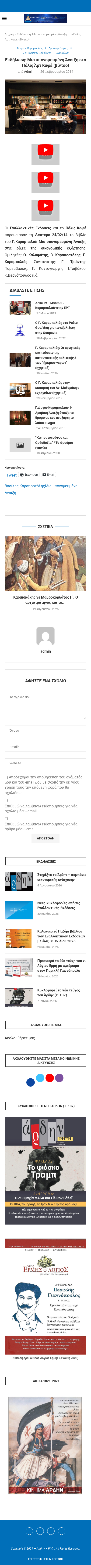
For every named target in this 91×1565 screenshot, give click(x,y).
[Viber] (61, 1531)
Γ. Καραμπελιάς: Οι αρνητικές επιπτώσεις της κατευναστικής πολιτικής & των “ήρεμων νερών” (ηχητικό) (57, 358)
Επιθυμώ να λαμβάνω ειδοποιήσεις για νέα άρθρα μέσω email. (41, 826)
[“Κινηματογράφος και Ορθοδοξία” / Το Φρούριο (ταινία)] (20, 445)
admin (28, 71)
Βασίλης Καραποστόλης (25, 486)
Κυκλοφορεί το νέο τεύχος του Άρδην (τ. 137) (58, 992)
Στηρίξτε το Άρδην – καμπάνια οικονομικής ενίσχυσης (61, 877)
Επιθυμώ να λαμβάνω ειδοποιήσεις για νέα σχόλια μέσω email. (41, 808)
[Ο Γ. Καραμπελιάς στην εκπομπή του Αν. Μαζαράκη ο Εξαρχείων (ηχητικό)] (20, 390)
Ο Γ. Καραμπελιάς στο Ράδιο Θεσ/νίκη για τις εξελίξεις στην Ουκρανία (56, 328)
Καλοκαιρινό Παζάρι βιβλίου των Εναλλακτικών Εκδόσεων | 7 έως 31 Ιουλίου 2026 (61, 936)
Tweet (12, 474)
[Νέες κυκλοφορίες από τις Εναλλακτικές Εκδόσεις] (19, 910)
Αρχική (9, 34)
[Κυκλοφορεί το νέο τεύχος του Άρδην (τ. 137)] (19, 997)
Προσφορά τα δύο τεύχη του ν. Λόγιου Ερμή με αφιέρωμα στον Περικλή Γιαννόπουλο (61, 966)
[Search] (86, 18)
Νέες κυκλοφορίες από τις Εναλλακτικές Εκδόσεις (58, 905)
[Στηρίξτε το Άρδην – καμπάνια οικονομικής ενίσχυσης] (19, 881)
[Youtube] (51, 1531)
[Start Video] (45, 154)
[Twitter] (40, 1531)
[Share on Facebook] (41, 510)
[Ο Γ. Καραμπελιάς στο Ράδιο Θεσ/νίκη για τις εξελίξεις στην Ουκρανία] (20, 330)
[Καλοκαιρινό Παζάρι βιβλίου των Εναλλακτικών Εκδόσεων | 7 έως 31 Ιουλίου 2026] (19, 938)
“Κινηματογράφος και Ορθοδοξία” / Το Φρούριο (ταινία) (54, 442)
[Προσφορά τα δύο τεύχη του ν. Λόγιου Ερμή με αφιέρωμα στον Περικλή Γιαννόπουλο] (19, 967)
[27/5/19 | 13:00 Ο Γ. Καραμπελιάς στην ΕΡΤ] (20, 308)
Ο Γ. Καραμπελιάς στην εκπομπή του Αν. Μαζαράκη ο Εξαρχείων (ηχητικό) (57, 387)
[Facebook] (39, 5)
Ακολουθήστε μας (20, 1038)
